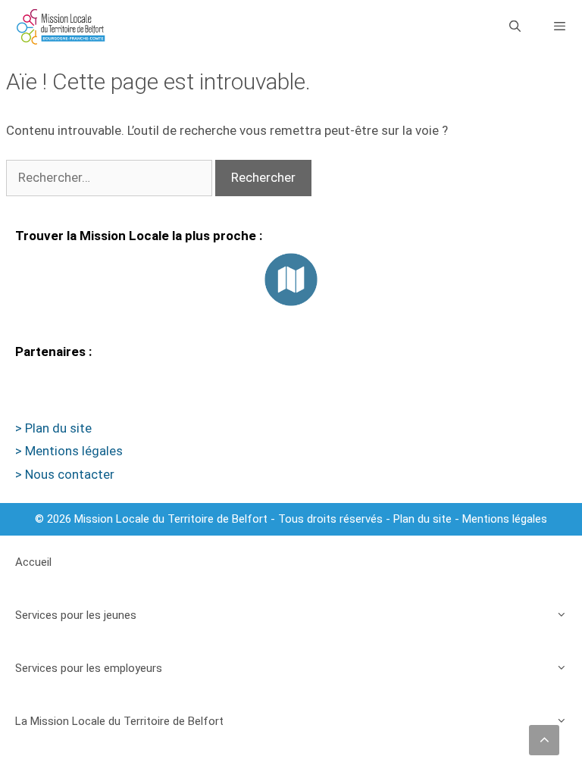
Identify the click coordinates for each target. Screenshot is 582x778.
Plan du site (422, 519)
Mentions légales (504, 519)
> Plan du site (53, 428)
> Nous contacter (64, 474)
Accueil (33, 562)
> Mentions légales (69, 450)
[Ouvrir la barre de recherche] (514, 26)
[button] (544, 740)
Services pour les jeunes (75, 615)
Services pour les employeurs (88, 668)
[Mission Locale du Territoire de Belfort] (61, 26)
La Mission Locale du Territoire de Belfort (119, 721)
